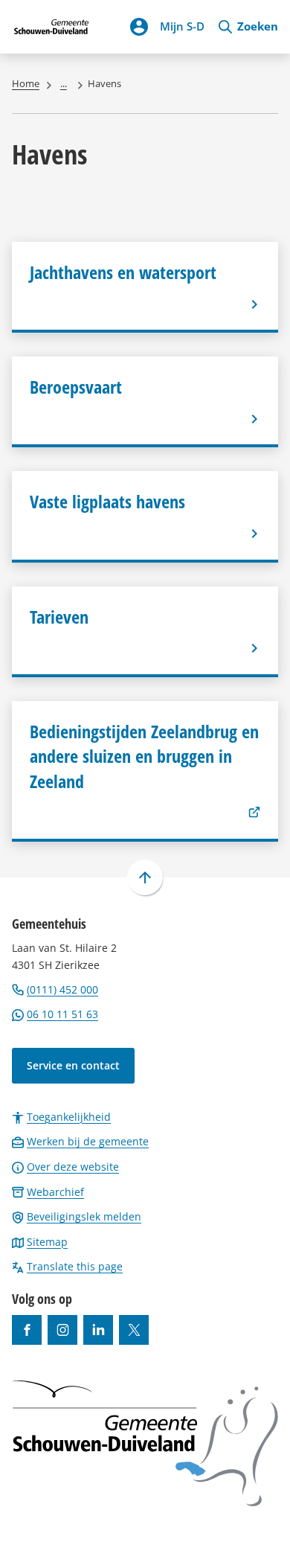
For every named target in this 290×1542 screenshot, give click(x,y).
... (63, 83)
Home (25, 83)
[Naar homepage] (51, 27)
